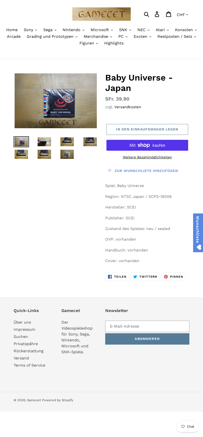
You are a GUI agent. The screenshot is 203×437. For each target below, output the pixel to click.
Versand (21, 358)
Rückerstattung (29, 351)
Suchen (21, 336)
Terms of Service (29, 365)
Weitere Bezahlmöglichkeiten (147, 157)
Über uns (22, 322)
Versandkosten (127, 107)
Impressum (24, 329)
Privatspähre (26, 343)
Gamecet (34, 400)
